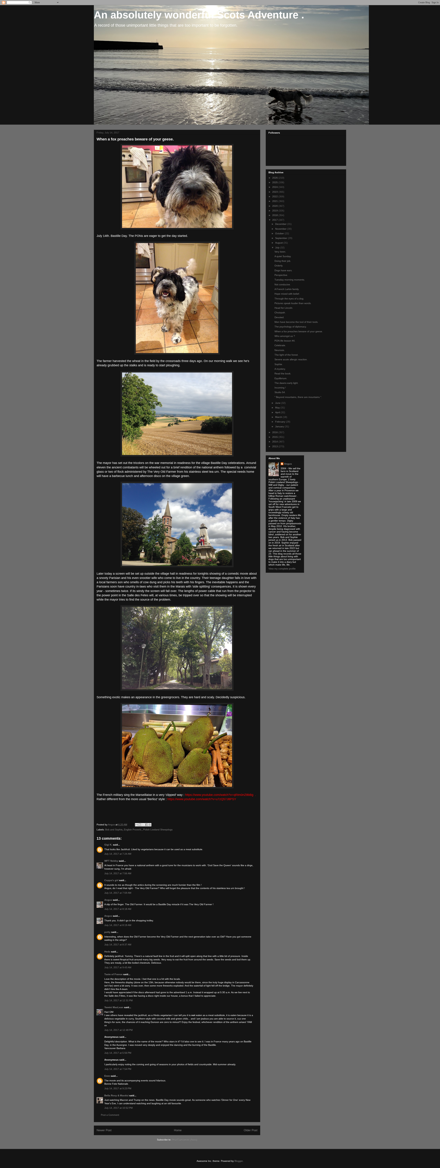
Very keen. (280, 251)
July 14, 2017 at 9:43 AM (117, 967)
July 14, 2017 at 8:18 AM (117, 909)
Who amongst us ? (284, 336)
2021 (275, 201)
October (280, 233)
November (281, 228)
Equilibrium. (280, 378)
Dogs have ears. (283, 270)
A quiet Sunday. (282, 256)
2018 (275, 215)
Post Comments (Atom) (184, 1139)
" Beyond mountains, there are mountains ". (298, 397)
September (281, 238)
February (280, 421)
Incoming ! (280, 387)
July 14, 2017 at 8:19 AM (117, 925)
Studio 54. (279, 392)
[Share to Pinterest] (149, 824)
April (278, 412)
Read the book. (282, 373)
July (277, 247)
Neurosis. (279, 350)
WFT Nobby (111, 860)
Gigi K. (108, 844)
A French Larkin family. (286, 289)
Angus (108, 899)
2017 (275, 219)
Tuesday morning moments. (289, 279)
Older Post (250, 1130)
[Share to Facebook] (146, 824)
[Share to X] (143, 824)
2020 (275, 206)
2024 (275, 187)
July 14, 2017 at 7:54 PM (117, 1069)
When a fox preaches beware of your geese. (298, 331)
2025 (275, 182)
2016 (275, 432)
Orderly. (278, 265)
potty (107, 932)
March (279, 417)
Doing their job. (282, 261)
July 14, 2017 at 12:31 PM (118, 1000)
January (280, 426)
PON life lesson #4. (284, 340)
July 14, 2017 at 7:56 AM (117, 873)
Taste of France (113, 974)
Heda (107, 951)
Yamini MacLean (113, 1007)
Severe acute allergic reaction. (290, 359)
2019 (275, 210)
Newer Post (104, 1130)
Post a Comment (110, 1115)
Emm (107, 1075)
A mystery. (280, 369)
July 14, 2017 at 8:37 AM (117, 944)
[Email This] (136, 824)
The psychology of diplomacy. (290, 326)
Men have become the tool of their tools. (296, 322)
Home (178, 1130)
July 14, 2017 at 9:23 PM (117, 1088)
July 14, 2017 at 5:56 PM (117, 1052)
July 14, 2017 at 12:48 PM (118, 1030)
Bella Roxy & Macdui (116, 1095)
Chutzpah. (280, 312)
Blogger (238, 1161)
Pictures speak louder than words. (292, 303)
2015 (275, 437)
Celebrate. (280, 345)
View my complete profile (282, 568)
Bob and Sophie (114, 829)
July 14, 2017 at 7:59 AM (117, 892)
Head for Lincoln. (283, 307)
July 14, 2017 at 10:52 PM (118, 1107)
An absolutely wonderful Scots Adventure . (199, 15)
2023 (275, 191)
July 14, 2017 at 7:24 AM (117, 853)
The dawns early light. (286, 383)
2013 (275, 446)
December (281, 224)
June (278, 403)
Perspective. (281, 275)
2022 (275, 196)
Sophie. (278, 364)
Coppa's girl (111, 880)
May (277, 407)
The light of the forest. (286, 354)
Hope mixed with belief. (287, 293)
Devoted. (279, 317)
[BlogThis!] (140, 824)
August (279, 242)
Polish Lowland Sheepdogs (158, 829)
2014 (275, 441)
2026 (275, 177)
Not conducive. (282, 284)
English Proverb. (133, 829)
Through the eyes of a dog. (289, 298)
